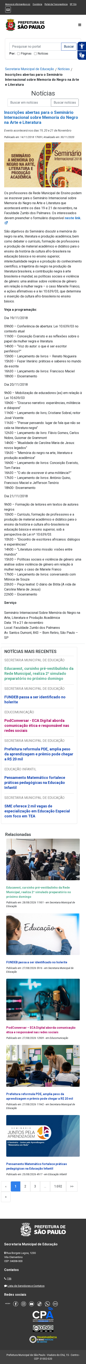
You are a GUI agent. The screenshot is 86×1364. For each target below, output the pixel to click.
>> (71, 1186)
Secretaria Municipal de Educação (29, 69)
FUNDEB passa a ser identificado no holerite (35, 699)
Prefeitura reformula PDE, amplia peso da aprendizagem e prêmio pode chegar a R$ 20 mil (38, 754)
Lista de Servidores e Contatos (26, 1285)
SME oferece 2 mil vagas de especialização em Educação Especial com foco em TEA (37, 811)
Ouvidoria (37, 4)
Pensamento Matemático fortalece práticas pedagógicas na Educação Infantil (34, 782)
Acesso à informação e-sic (17, 4)
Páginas (26, 53)
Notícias (43, 53)
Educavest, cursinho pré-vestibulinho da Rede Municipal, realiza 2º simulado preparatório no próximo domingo (38, 673)
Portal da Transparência (56, 4)
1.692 (58, 1186)
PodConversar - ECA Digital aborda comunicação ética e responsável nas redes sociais (36, 725)
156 (9, 1278)
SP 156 (73, 4)
